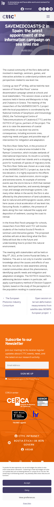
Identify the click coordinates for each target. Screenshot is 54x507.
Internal (28, 9)
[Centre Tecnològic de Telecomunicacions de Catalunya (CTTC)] (9, 16)
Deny (27, 490)
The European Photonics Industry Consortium (12, 302)
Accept (27, 483)
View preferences (27, 497)
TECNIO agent (19, 422)
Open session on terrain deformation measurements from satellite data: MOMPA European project (40, 305)
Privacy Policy (27, 503)
